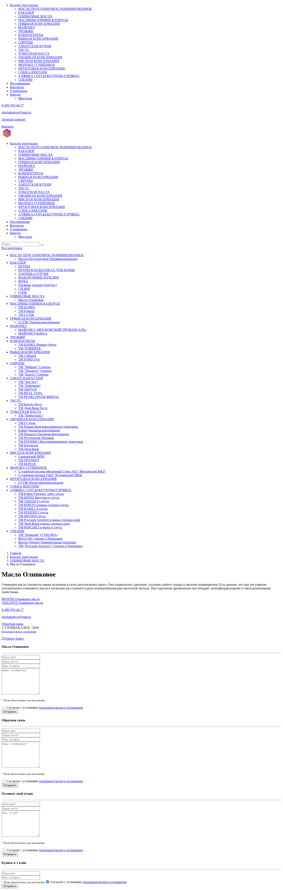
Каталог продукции (24, 5)
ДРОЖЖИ (25, 31)
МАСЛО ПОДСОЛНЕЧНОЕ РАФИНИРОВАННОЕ (55, 9)
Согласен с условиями (45, 707)
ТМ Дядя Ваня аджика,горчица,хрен (44, 523)
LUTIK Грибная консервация (38, 322)
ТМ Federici (26, 311)
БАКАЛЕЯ (26, 12)
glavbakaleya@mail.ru (16, 112)
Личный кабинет (14, 119)
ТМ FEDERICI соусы (33, 512)
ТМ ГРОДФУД (28, 460)
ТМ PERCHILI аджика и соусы (40, 527)
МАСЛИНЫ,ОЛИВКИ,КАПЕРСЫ (43, 20)
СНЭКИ (24, 288)
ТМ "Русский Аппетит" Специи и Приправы (50, 546)
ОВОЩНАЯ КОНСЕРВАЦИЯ (40, 57)
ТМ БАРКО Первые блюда (37, 344)
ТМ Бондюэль (28, 445)
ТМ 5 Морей (27, 356)
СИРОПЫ (25, 42)
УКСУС (24, 50)
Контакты (17, 87)
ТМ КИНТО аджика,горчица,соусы (43, 505)
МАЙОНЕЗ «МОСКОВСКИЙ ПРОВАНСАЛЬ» (52, 329)
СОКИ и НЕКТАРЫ (32, 72)
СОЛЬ (22, 292)
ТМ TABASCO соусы (33, 501)
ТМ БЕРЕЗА (27, 464)
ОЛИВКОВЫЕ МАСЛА (35, 16)
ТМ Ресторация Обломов (36, 438)
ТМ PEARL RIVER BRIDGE (38, 397)
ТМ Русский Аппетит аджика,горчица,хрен (49, 520)
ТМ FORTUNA (29, 359)
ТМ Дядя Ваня (28, 449)
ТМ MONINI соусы (32, 516)
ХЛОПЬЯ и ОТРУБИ (33, 274)
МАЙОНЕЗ (26, 27)
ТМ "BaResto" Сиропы (34, 367)
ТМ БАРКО (26, 307)
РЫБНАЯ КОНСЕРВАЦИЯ (38, 38)
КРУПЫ (24, 266)
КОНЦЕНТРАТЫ (30, 35)
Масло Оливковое (31, 300)
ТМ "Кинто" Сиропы (33, 374)
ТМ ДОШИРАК (29, 348)
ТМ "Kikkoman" (29, 385)
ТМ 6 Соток (26, 423)
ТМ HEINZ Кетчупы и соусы (38, 497)
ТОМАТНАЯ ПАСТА (34, 53)
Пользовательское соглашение (19, 631)
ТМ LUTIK (26, 315)
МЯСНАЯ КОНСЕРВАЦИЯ (38, 61)
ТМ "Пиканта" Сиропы (35, 370)
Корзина (7, 126)
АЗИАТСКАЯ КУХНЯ (34, 46)
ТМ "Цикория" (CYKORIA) (38, 535)
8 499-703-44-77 (13, 105)
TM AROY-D (27, 389)
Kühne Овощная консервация (39, 430)
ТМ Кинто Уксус (30, 404)
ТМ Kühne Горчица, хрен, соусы (41, 494)
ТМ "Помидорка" (30, 415)
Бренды (15, 94)
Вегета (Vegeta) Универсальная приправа (47, 542)
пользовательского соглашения (61, 707)
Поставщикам (20, 83)
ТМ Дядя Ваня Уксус (33, 408)
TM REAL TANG (30, 393)
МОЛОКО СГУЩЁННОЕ (36, 65)
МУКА (23, 281)
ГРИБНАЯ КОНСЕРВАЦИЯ (39, 23)
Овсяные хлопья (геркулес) (37, 285)
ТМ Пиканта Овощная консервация (43, 434)
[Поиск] (42, 245)
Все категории (12, 248)
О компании (18, 91)
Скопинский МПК (31, 456)
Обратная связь (12, 624)
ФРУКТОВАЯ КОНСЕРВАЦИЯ (41, 68)
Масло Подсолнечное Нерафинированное (47, 259)
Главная (15, 553)
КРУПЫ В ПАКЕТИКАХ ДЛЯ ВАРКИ (46, 270)
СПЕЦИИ (25, 79)
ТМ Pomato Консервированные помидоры (48, 426)
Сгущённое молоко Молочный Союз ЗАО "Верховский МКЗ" (62, 471)
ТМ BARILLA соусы (33, 508)
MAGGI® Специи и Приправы (40, 538)
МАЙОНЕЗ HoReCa (32, 333)
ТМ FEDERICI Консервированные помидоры (50, 441)
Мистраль (25, 98)
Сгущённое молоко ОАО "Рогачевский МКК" (50, 475)
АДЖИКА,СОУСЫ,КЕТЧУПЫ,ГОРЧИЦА (49, 76)
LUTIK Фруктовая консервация (40, 482)
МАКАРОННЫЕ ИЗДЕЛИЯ (38, 277)
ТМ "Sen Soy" (28, 382)
